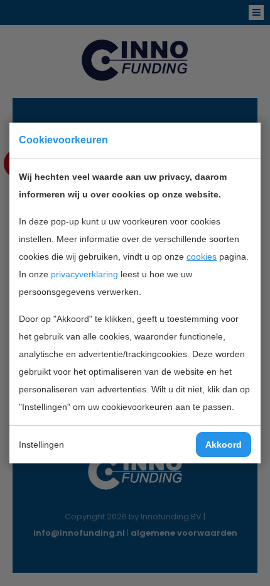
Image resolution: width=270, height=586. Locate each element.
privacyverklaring (84, 274)
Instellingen (41, 445)
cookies (201, 257)
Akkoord (223, 445)
